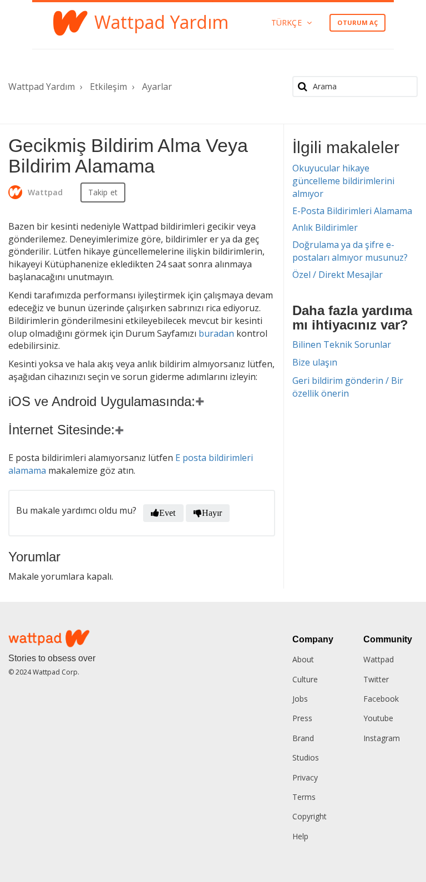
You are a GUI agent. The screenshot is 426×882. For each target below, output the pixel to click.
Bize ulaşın (314, 362)
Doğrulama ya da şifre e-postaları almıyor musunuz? (350, 251)
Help (300, 836)
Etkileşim (108, 86)
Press (302, 718)
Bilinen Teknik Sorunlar (341, 344)
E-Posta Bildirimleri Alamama (352, 211)
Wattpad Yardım (41, 86)
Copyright (309, 816)
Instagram (381, 738)
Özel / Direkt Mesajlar (337, 274)
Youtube (378, 718)
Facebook (381, 698)
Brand (303, 738)
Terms (304, 797)
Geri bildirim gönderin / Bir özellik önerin (347, 386)
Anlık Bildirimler (325, 227)
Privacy (305, 777)
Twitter (376, 679)
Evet (167, 513)
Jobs (300, 698)
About (303, 659)
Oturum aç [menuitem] (357, 22)
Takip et (103, 192)
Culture (305, 679)
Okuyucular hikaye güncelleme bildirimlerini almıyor (343, 181)
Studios (305, 757)
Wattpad (378, 659)
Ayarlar (157, 86)
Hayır (212, 513)
